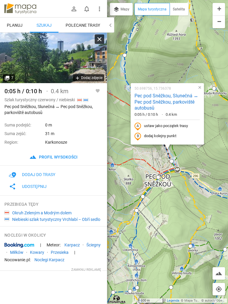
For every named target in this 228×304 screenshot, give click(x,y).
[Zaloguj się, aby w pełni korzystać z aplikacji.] (97, 90)
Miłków (16, 252)
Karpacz (72, 245)
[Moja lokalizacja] (219, 289)
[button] (125, 55)
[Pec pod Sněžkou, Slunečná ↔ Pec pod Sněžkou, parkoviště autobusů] (53, 58)
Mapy (124, 9)
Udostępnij (34, 186)
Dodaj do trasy (38, 174)
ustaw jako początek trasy (166, 126)
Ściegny (93, 245)
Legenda (173, 301)
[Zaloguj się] (74, 9)
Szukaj (44, 25)
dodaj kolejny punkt (160, 136)
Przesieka (60, 252)
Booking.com (19, 245)
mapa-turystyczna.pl (20, 8)
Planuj (15, 25)
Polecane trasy (83, 25)
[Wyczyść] (99, 39)
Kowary (37, 252)
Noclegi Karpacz (49, 259)
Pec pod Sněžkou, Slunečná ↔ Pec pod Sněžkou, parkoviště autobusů (166, 102)
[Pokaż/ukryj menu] (99, 9)
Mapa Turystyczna (197, 301)
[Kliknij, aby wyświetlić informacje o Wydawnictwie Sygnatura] (117, 299)
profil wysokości (57, 157)
